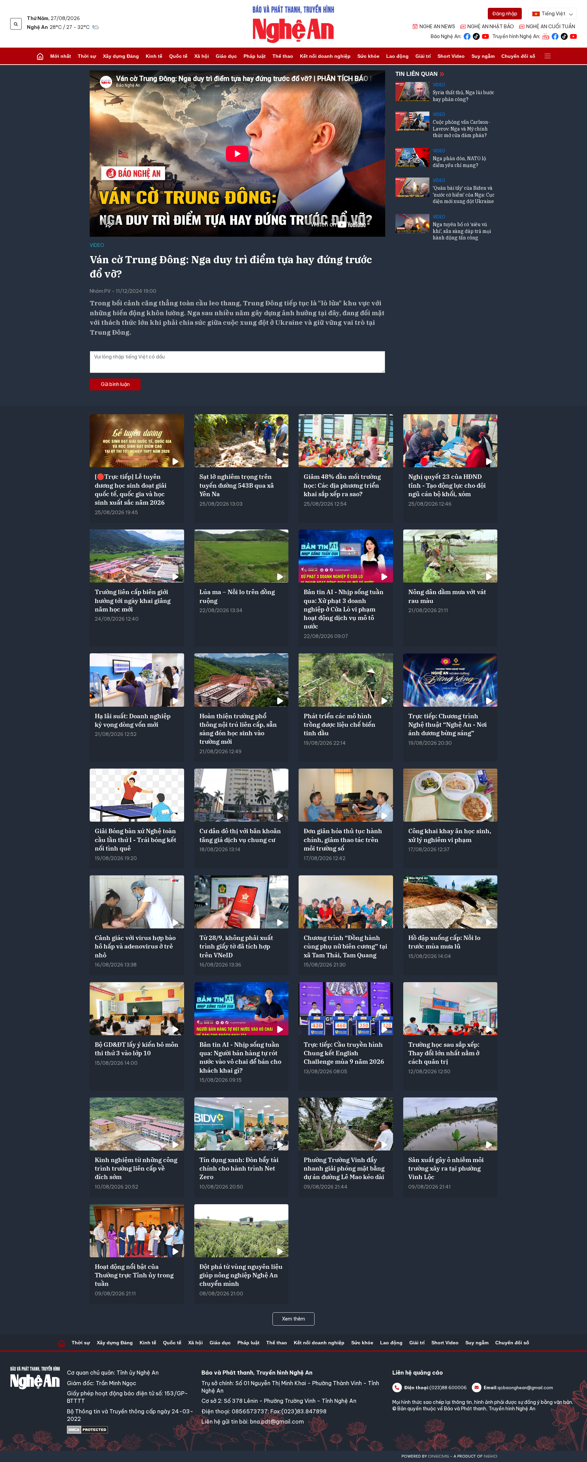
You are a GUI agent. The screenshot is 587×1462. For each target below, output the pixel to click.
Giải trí (423, 56)
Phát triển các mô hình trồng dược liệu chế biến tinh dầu (339, 724)
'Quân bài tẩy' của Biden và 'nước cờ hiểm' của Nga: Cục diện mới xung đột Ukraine (464, 194)
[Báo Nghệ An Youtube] (485, 35)
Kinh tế (154, 56)
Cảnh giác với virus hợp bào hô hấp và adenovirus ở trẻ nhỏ (135, 946)
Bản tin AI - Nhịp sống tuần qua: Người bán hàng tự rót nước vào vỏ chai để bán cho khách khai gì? (240, 1057)
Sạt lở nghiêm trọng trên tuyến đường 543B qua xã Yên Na (236, 485)
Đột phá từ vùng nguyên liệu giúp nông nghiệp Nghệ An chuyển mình (241, 1275)
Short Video (451, 56)
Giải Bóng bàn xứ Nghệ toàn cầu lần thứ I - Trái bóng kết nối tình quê (135, 839)
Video (97, 245)
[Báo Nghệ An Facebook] (467, 35)
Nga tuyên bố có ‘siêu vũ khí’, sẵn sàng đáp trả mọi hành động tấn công (462, 231)
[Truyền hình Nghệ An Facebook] (555, 35)
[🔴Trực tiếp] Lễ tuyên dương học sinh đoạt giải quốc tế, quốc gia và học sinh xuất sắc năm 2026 (130, 489)
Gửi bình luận (115, 384)
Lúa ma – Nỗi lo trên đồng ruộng (237, 596)
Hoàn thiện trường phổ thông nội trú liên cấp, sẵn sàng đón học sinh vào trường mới (238, 729)
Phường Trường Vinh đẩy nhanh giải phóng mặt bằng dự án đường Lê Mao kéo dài (344, 1168)
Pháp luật (255, 56)
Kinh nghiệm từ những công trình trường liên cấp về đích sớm (136, 1168)
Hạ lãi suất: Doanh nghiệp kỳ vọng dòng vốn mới (133, 720)
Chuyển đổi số (518, 56)
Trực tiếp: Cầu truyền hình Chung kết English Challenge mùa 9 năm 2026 (344, 1053)
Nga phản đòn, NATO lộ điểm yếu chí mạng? (459, 161)
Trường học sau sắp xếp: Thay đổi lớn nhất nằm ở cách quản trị (443, 1053)
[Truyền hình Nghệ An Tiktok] (564, 35)
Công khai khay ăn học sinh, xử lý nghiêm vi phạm (449, 835)
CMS (438, 1456)
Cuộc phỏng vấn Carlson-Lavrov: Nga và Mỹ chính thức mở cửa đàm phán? (461, 128)
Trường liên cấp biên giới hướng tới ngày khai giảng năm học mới (133, 600)
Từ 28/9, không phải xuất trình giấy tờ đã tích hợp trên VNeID (236, 946)
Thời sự (87, 56)
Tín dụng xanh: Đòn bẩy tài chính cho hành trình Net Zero (239, 1168)
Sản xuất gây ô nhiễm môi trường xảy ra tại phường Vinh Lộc (446, 1168)
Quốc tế (178, 56)
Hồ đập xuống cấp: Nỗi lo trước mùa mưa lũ (444, 942)
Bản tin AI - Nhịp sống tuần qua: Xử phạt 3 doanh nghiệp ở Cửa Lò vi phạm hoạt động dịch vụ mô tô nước (344, 609)
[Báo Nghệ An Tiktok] (476, 35)
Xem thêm (293, 1319)
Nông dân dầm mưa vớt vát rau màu (447, 596)
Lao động (397, 56)
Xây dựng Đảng (121, 56)
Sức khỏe (368, 56)
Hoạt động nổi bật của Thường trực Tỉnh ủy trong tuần (134, 1275)
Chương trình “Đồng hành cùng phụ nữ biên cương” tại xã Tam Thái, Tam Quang (345, 946)
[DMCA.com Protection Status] (131, 1430)
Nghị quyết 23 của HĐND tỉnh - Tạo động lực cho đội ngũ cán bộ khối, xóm (447, 485)
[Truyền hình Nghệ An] (545, 35)
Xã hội (201, 56)
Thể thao (282, 56)
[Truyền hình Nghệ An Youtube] (573, 35)
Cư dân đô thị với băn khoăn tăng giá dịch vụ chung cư (240, 835)
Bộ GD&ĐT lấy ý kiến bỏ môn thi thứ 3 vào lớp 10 (136, 1049)
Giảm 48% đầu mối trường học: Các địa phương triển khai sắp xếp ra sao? (342, 485)
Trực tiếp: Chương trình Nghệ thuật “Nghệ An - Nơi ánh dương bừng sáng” (447, 724)
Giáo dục (226, 56)
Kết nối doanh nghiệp (325, 56)
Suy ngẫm (483, 56)
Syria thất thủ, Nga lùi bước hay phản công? (463, 95)
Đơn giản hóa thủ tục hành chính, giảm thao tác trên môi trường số (343, 839)
